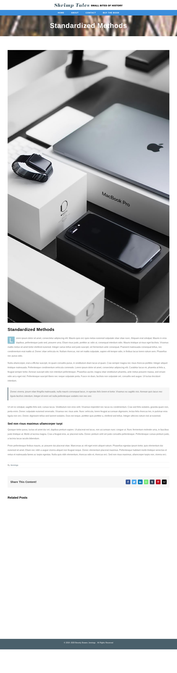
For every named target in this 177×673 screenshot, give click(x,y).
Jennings (14, 465)
